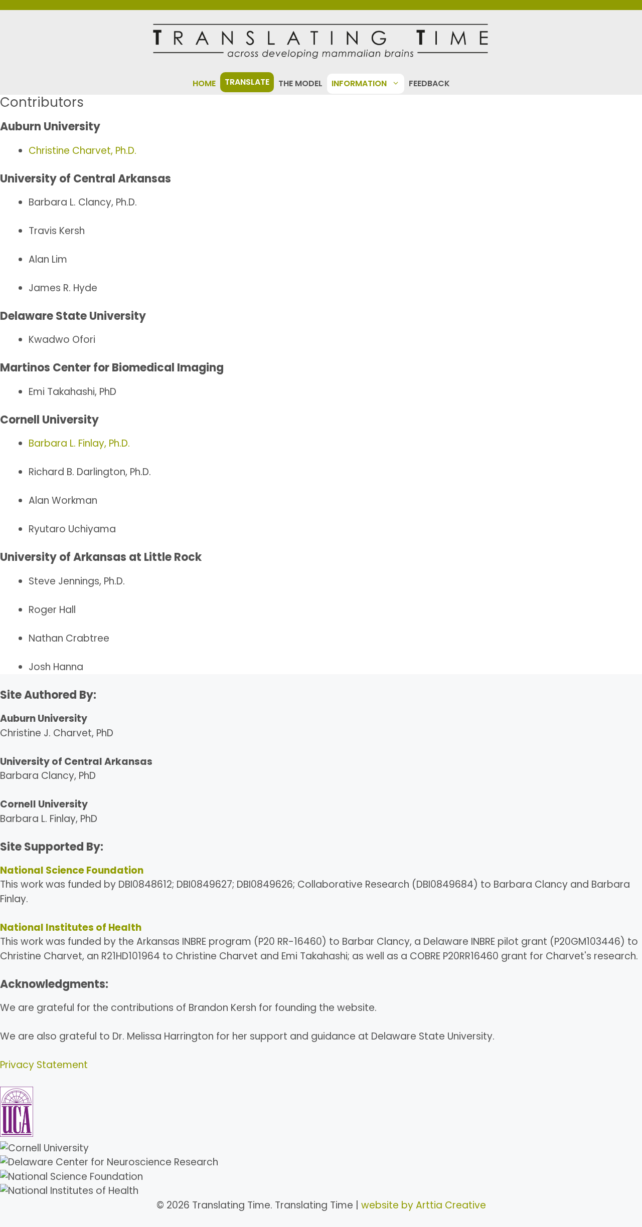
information (359, 83)
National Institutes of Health (70, 927)
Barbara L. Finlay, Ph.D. (79, 443)
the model (300, 83)
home (204, 83)
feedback (429, 83)
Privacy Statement (44, 1065)
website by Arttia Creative (423, 1205)
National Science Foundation (71, 870)
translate (247, 82)
